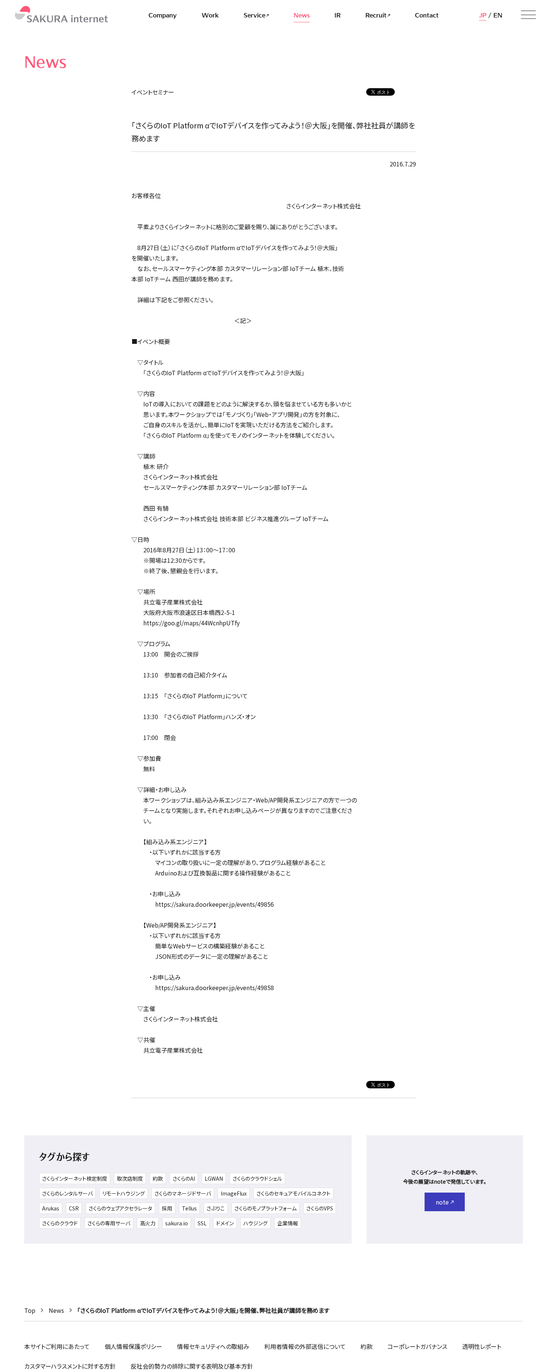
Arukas (50, 1208)
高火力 (148, 1223)
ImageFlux (234, 1193)
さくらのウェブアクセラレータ (120, 1208)
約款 (158, 1178)
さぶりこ (216, 1208)
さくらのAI (184, 1178)
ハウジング (255, 1223)
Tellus (189, 1208)
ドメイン (225, 1223)
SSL (202, 1223)
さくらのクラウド (60, 1223)
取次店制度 (130, 1178)
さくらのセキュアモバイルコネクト (293, 1193)
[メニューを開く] (528, 14)
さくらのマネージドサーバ (182, 1193)
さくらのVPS (319, 1208)
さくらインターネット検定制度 (74, 1178)
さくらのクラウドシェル (257, 1178)
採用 (167, 1208)
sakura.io (176, 1223)
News (56, 1310)
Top (29, 1310)
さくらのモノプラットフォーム (265, 1208)
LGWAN (214, 1178)
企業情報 (287, 1223)
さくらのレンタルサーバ (67, 1193)
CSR (74, 1208)
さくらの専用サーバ (108, 1223)
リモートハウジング (123, 1193)
